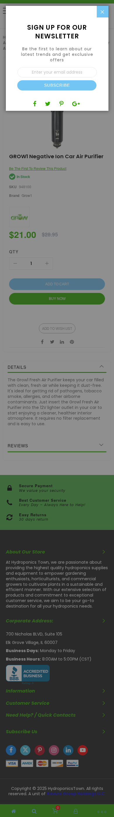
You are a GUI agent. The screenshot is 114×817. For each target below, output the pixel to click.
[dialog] (57, 408)
